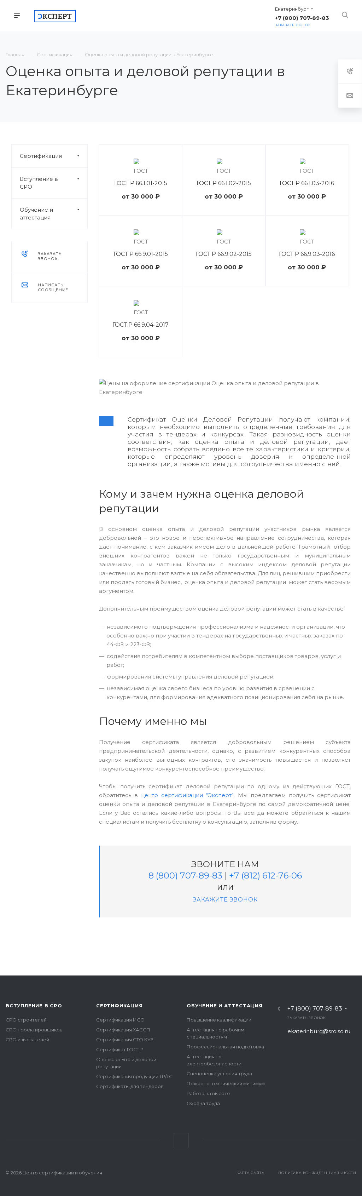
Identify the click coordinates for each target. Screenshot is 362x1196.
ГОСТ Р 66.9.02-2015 (224, 254)
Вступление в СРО (39, 183)
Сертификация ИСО (120, 1020)
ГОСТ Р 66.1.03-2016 (307, 183)
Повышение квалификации (219, 1020)
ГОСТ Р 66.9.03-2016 (307, 254)
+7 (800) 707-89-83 (314, 1009)
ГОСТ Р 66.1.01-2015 (140, 183)
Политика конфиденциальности (317, 1173)
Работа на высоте (208, 1093)
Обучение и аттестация (36, 213)
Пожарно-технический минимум (226, 1083)
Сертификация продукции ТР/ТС (134, 1076)
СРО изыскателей (27, 1039)
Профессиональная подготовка (225, 1046)
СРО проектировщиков (34, 1029)
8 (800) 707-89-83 (185, 875)
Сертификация (41, 156)
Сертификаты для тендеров (130, 1086)
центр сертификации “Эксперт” (187, 795)
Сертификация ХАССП (123, 1029)
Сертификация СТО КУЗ (124, 1039)
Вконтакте (181, 1140)
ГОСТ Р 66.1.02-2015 (224, 183)
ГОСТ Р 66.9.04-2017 (140, 324)
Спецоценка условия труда (219, 1073)
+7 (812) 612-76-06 (265, 875)
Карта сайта (250, 1173)
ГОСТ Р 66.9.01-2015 (140, 254)
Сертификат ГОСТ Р (120, 1049)
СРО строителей (26, 1020)
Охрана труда (203, 1103)
